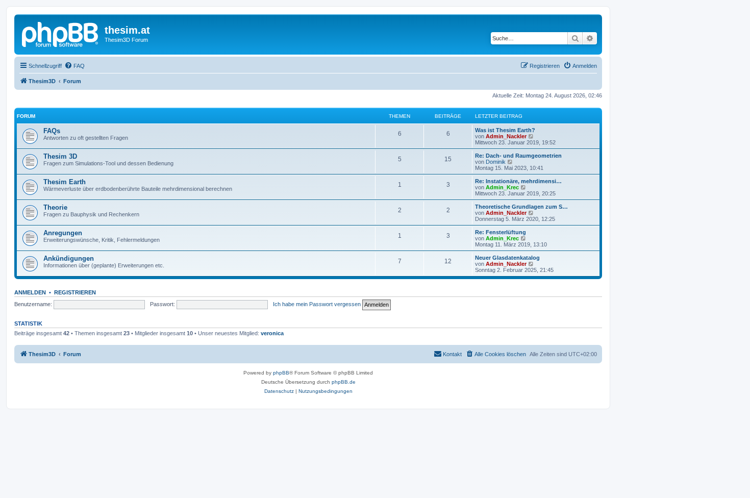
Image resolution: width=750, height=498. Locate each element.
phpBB (281, 373)
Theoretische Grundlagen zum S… (521, 207)
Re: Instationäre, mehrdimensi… (518, 181)
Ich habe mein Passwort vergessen (317, 304)
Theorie (55, 207)
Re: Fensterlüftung (500, 232)
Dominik (496, 162)
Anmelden (30, 292)
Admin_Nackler (506, 136)
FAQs (51, 131)
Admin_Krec (502, 187)
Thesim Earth (64, 182)
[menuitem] (74, 66)
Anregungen (62, 233)
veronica (272, 333)
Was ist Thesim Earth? (505, 130)
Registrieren (75, 292)
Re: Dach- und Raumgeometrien (518, 156)
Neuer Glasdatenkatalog (507, 258)
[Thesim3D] (61, 33)
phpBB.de (344, 382)
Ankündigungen (68, 258)
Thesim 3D (60, 156)
